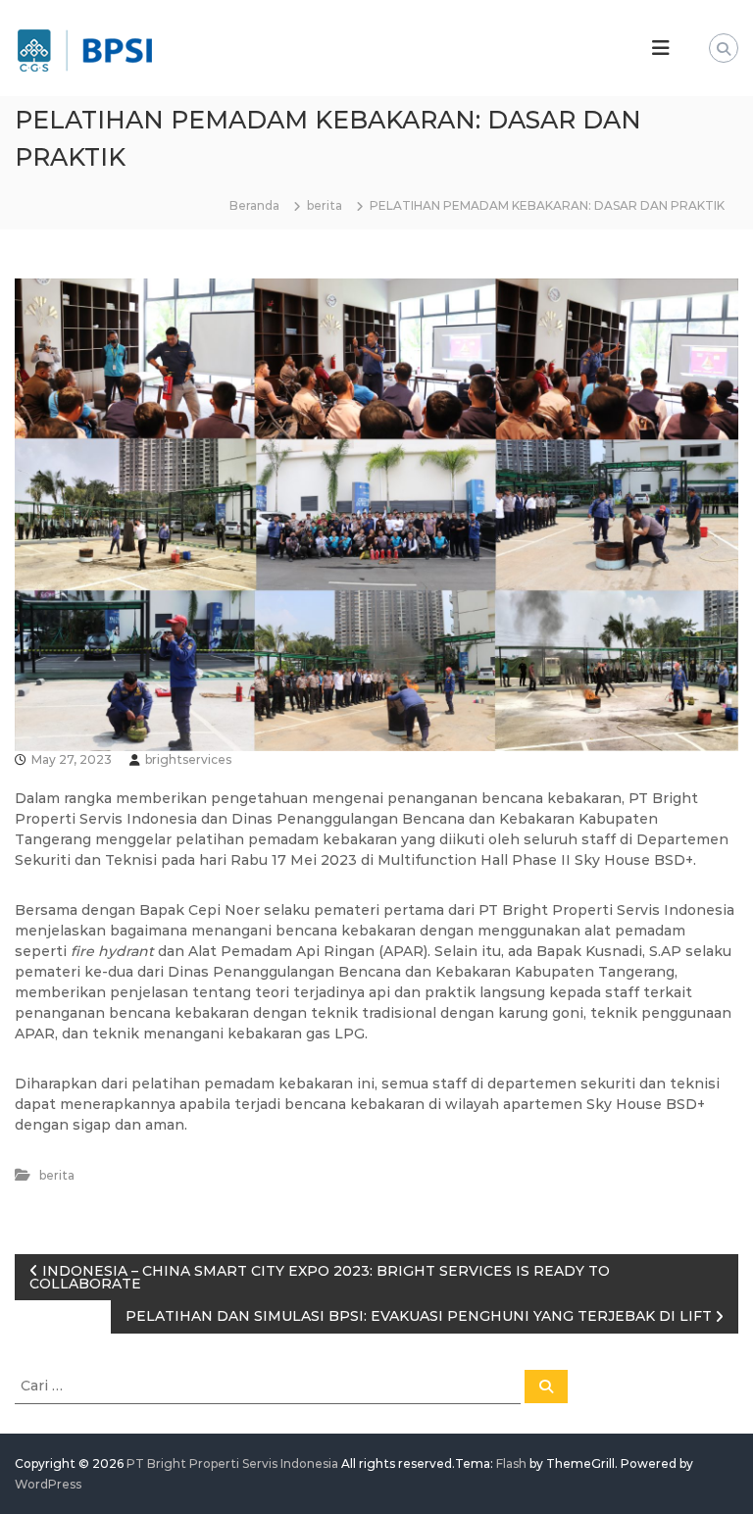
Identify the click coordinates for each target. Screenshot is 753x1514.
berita (324, 205)
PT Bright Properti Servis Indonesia (232, 1463)
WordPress (48, 1484)
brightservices (188, 759)
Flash (511, 1463)
